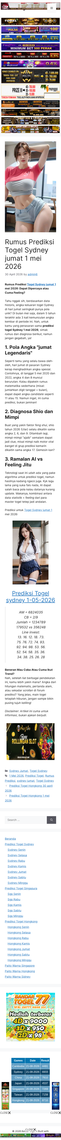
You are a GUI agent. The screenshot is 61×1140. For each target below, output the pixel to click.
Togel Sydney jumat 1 (41, 284)
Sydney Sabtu (17, 877)
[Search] (51, 820)
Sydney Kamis (17, 866)
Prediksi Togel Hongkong (21, 921)
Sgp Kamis (14, 905)
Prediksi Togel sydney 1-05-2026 (30, 596)
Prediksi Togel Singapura (21, 888)
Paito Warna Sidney (17, 976)
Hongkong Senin (18, 927)
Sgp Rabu (14, 899)
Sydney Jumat (18, 770)
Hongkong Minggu (19, 960)
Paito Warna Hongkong (20, 971)
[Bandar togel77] (30, 1040)
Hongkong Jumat (19, 949)
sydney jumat (25, 780)
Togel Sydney (38, 770)
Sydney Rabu (16, 860)
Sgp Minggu (15, 916)
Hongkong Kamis (19, 943)
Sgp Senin (14, 894)
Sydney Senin (17, 849)
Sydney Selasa (17, 855)
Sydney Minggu (18, 883)
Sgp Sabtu (14, 910)
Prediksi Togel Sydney (19, 844)
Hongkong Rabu (18, 938)
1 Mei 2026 (16, 775)
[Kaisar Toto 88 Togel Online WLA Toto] (5, 1108)
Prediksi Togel (34, 775)
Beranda (10, 838)
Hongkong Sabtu (19, 954)
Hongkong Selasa (19, 932)
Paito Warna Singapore (20, 965)
